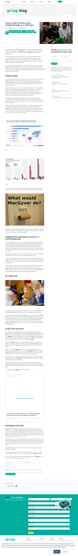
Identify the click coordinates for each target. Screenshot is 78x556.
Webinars (42, 539)
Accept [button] (57, 551)
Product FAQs (62, 539)
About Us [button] (41, 1)
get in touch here (26, 458)
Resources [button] (32, 1)
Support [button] (49, 1)
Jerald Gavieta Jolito (24, 418)
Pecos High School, (19, 453)
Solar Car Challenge (23, 322)
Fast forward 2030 (19, 242)
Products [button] (24, 1)
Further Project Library (30, 540)
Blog (41, 540)
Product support (62, 540)
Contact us (52, 540)
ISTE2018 (36, 452)
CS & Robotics (28, 539)
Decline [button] (65, 551)
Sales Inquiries (52, 539)
